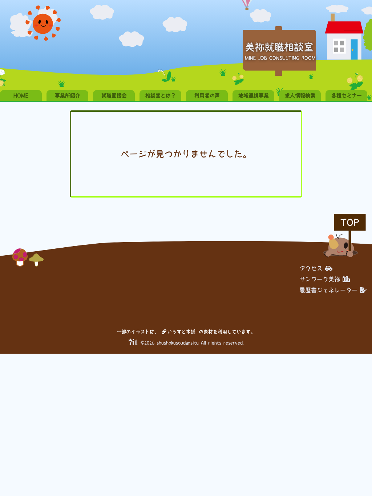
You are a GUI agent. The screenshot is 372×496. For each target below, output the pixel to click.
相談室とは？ (160, 95)
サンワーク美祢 (319, 279)
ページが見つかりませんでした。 (186, 154)
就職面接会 (114, 95)
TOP (349, 222)
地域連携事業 (253, 95)
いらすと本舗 (182, 331)
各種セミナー (346, 95)
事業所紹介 (67, 95)
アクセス (311, 268)
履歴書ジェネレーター (328, 290)
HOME (20, 95)
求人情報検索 (300, 95)
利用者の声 (207, 95)
